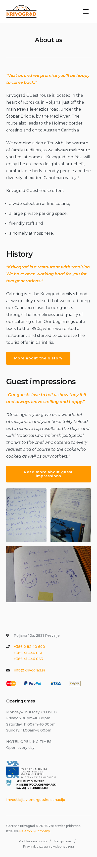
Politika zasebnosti (33, 841)
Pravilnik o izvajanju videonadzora (48, 846)
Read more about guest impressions (48, 474)
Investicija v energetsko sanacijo (35, 799)
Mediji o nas (62, 841)
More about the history (38, 358)
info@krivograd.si (29, 670)
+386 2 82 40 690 (29, 646)
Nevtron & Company (34, 831)
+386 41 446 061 (28, 653)
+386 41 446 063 (28, 659)
